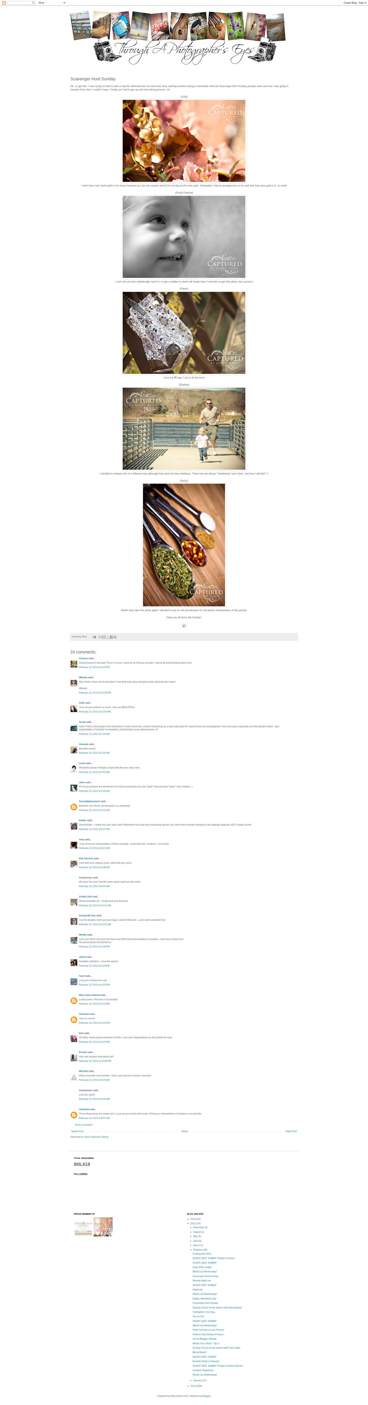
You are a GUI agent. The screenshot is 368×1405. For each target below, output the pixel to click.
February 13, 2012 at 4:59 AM (94, 791)
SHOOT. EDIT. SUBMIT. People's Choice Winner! (218, 1366)
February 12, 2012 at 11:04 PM (95, 711)
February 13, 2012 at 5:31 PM (94, 1023)
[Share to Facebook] (111, 637)
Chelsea (83, 658)
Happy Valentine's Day (204, 1298)
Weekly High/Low (202, 1280)
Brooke (83, 1052)
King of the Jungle (202, 1267)
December (199, 1227)
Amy (81, 839)
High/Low (198, 1289)
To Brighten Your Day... (204, 1312)
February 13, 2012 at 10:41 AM (95, 924)
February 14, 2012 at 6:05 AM (94, 1080)
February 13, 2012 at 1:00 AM (94, 734)
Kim (81, 1033)
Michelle (83, 1071)
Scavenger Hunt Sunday (205, 1276)
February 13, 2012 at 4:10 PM (94, 984)
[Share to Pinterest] (115, 637)
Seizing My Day (87, 915)
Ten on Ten (198, 1316)
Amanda (83, 744)
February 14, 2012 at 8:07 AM (94, 1118)
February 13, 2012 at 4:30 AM (94, 753)
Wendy (82, 934)
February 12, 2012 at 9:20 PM (94, 667)
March (196, 1245)
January (197, 1380)
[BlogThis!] (104, 637)
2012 (193, 1223)
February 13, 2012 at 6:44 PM (94, 1042)
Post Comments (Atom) (96, 1137)
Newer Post (77, 1131)
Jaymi (82, 957)
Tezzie (82, 722)
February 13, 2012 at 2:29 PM (94, 965)
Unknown (84, 1014)
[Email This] (100, 637)
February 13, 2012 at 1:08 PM (94, 946)
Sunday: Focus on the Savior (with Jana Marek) (217, 1307)
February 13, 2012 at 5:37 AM (94, 829)
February (198, 1249)
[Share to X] (108, 637)
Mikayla (83, 677)
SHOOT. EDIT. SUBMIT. (205, 1262)
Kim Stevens (86, 858)
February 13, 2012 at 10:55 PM (95, 1061)
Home (185, 1131)
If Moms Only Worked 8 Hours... (209, 1334)
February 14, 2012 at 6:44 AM (94, 1099)
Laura (82, 763)
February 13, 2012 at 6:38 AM (94, 867)
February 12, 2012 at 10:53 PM (95, 692)
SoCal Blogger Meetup (204, 1339)
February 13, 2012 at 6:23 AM (94, 848)
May (195, 1236)
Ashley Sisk (85, 896)
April (196, 1241)
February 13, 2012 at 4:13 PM (94, 1003)
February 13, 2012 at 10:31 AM (95, 905)
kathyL (82, 820)
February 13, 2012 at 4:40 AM (94, 772)
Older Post (291, 1131)
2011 (193, 1386)
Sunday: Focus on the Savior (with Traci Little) (216, 1348)
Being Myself (199, 1352)
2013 (193, 1219)
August (197, 1232)
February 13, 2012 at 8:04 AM (94, 886)
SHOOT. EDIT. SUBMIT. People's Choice (213, 1258)
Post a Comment (83, 1125)
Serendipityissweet (89, 801)
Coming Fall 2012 (202, 1253)
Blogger (206, 1396)
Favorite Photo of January (206, 1361)
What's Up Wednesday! (205, 1271)
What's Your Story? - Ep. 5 (206, 1343)
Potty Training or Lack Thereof (208, 1330)
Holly (82, 703)
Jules (82, 782)
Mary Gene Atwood (89, 995)
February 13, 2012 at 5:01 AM (94, 810)
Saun (82, 976)
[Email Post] (94, 636)
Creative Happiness (203, 1370)
